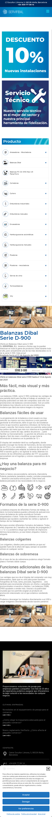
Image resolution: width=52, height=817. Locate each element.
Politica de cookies (13, 814)
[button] (48, 768)
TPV (11, 296)
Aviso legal (41, 814)
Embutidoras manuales (19, 214)
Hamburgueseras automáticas (21, 235)
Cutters (13, 193)
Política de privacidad (29, 814)
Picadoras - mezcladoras (19, 265)
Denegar (26, 801)
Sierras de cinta (16, 276)
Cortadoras (14, 183)
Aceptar (26, 795)
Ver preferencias (26, 808)
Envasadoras (15, 224)
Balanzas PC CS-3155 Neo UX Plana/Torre (21, 173)
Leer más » (7, 715)
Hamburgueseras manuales (20, 245)
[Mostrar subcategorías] (46, 152)
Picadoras (13, 255)
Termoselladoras (16, 286)
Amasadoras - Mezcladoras (20, 152)
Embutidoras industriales (19, 204)
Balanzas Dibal (15, 163)
